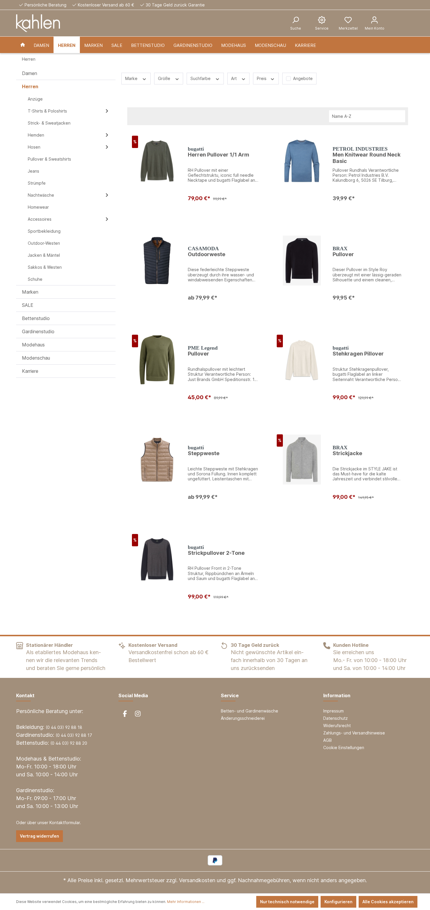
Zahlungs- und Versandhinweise (354, 732)
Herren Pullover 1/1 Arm (218, 155)
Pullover (343, 254)
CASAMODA (203, 248)
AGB (327, 740)
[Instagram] (138, 713)
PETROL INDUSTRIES (360, 149)
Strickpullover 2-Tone (216, 553)
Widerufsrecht (337, 725)
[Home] (22, 45)
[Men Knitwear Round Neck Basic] (302, 161)
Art (234, 78)
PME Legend (203, 348)
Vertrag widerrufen (39, 836)
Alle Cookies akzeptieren (388, 901)
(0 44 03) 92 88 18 (64, 727)
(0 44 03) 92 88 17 (74, 735)
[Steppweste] (157, 459)
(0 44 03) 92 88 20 (68, 743)
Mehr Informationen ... (185, 901)
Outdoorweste (206, 254)
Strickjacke (347, 453)
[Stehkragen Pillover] (302, 360)
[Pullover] (302, 260)
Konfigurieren (338, 901)
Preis (262, 78)
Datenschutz (335, 718)
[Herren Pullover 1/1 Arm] (157, 161)
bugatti (196, 149)
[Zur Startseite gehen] (38, 23)
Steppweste (203, 453)
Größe (164, 78)
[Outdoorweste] (157, 260)
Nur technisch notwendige (287, 901)
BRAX (340, 248)
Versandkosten (197, 880)
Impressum (333, 710)
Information (336, 695)
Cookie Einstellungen (343, 747)
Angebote (303, 78)
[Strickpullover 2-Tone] (157, 559)
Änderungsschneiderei (243, 718)
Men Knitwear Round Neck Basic (366, 158)
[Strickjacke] (302, 459)
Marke (132, 78)
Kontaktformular (64, 822)
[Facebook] (125, 713)
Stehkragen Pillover (358, 354)
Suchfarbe (201, 78)
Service (230, 695)
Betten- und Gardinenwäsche (249, 710)
